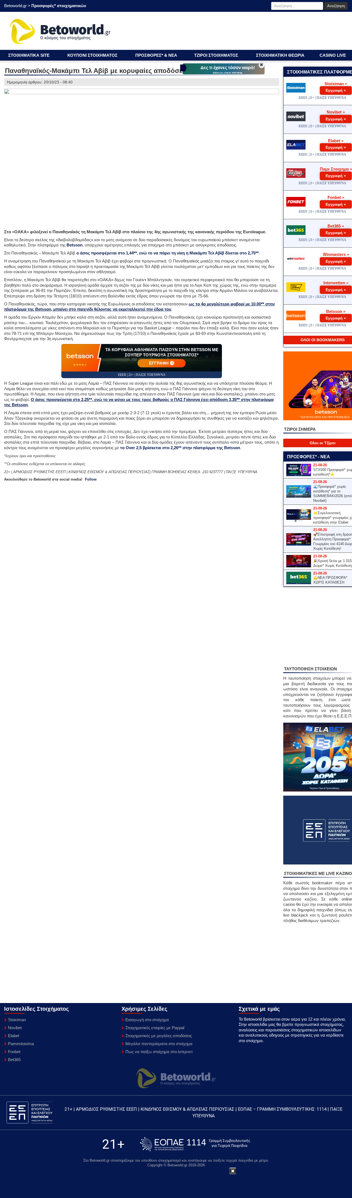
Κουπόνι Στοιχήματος (92, 55)
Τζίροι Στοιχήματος (216, 55)
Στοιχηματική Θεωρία (280, 55)
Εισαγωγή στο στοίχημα (147, 1019)
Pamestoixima (21, 1043)
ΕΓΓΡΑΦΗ (158, 363)
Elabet (13, 1035)
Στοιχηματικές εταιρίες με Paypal (154, 1027)
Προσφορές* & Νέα (156, 55)
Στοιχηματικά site (29, 55)
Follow (91, 479)
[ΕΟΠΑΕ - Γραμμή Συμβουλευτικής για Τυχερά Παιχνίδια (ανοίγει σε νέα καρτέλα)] (195, 1144)
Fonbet (14, 1051)
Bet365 (14, 1059)
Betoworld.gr (15, 5)
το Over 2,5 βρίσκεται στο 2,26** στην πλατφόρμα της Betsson (180, 447)
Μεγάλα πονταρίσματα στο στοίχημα (159, 1043)
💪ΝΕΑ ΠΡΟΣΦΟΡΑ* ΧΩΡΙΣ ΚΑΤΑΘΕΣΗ (330, 580)
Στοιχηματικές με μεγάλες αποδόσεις (158, 1035)
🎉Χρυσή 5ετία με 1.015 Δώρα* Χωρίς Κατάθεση (332, 563)
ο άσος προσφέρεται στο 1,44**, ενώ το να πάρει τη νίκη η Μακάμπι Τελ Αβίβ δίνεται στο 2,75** (167, 253)
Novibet (15, 1027)
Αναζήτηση (336, 6)
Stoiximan (17, 1019)
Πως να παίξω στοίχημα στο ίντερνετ (159, 1051)
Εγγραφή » (336, 90)
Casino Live (333, 55)
